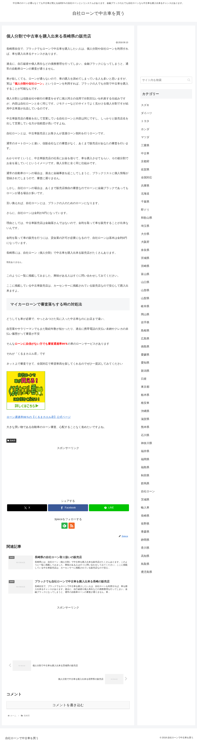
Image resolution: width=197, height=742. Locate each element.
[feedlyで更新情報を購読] (64, 526)
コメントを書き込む (68, 705)
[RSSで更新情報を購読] (71, 526)
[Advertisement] (68, 472)
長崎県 (12, 440)
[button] (189, 80)
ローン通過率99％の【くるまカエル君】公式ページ (39, 417)
